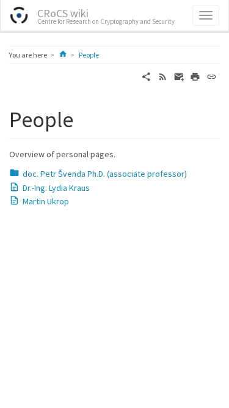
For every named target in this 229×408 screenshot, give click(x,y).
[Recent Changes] (163, 75)
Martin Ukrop (46, 201)
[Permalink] (211, 75)
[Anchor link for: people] (84, 117)
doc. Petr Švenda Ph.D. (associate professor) (105, 173)
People (89, 54)
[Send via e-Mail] (179, 75)
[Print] (195, 75)
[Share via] (146, 75)
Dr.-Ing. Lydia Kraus (56, 187)
